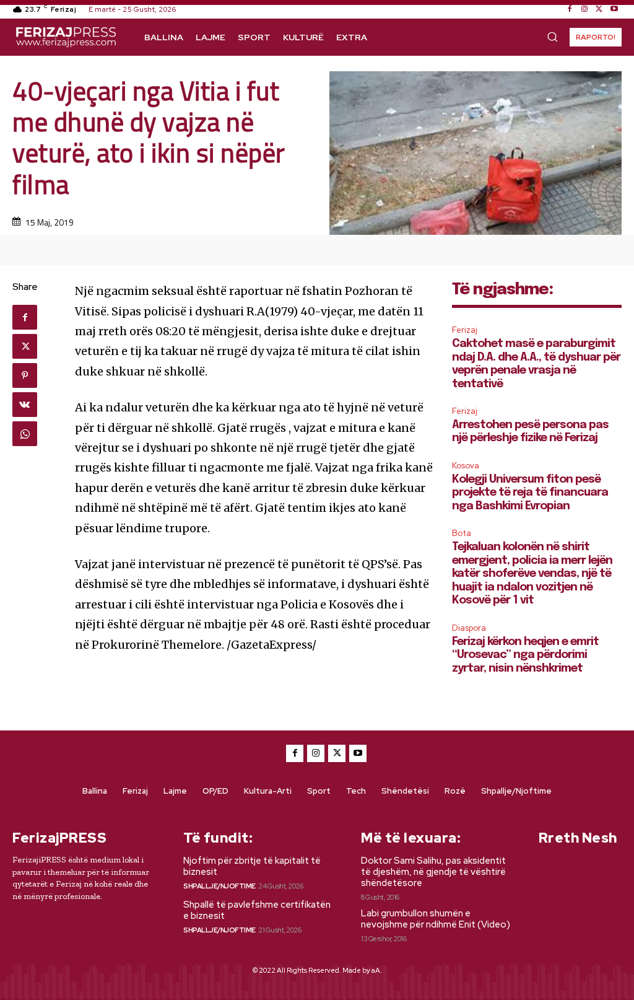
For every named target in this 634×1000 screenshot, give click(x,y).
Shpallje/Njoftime (219, 886)
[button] (552, 36)
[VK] (24, 404)
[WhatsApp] (24, 433)
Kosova (465, 465)
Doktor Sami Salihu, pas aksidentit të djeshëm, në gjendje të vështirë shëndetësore (433, 871)
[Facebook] (569, 9)
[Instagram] (584, 9)
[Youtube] (614, 9)
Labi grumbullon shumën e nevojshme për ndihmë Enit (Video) (435, 919)
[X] (599, 9)
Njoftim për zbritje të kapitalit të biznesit (252, 866)
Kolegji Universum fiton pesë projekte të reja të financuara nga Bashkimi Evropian (530, 493)
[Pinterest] (24, 375)
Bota (461, 533)
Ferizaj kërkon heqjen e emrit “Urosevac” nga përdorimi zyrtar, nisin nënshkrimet (525, 655)
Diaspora (469, 628)
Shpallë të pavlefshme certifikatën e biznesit (257, 910)
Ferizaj (464, 330)
